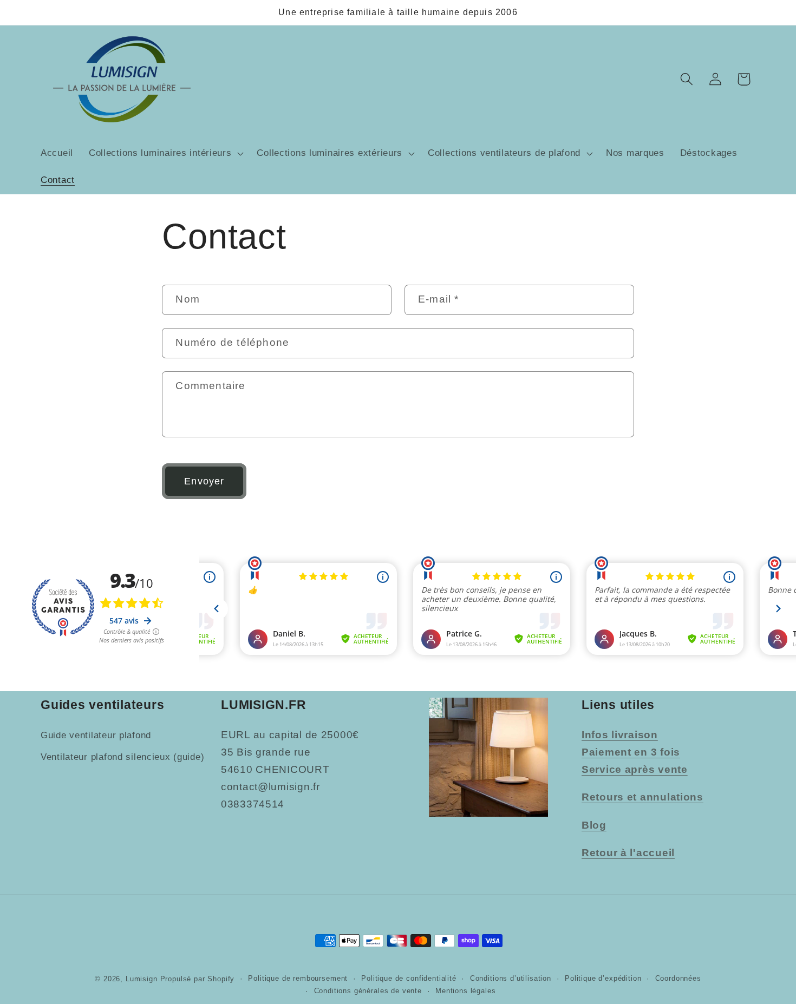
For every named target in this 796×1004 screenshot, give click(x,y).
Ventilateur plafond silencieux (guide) (122, 757)
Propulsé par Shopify (197, 979)
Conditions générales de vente (368, 991)
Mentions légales (465, 991)
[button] (165, 153)
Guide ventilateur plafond (96, 735)
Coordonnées (678, 978)
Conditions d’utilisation (510, 978)
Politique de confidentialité (408, 978)
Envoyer (204, 481)
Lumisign (142, 979)
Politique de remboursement (298, 978)
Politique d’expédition (603, 978)
